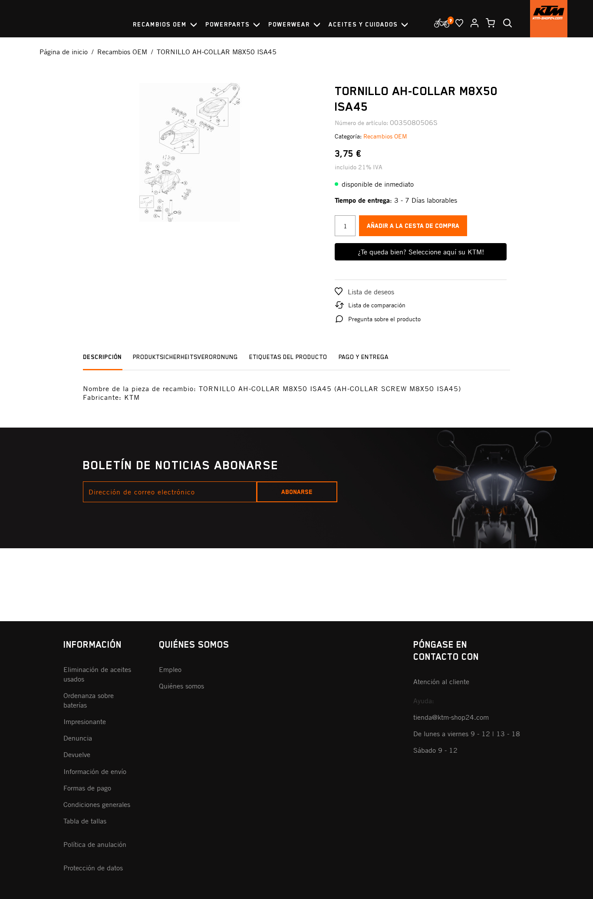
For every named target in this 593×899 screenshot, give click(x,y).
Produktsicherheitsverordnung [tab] (185, 356)
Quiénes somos (181, 686)
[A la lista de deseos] (455, 23)
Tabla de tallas (84, 821)
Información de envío (94, 771)
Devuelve (76, 754)
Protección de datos (93, 867)
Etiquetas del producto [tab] (288, 356)
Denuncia (77, 738)
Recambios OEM (385, 136)
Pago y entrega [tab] (364, 356)
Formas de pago (87, 788)
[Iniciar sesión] (471, 23)
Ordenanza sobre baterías (88, 700)
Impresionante (84, 721)
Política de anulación (94, 844)
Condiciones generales (96, 804)
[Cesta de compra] (487, 23)
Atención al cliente (441, 681)
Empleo (170, 669)
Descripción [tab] (102, 356)
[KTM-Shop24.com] (548, 18)
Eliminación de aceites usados (97, 674)
